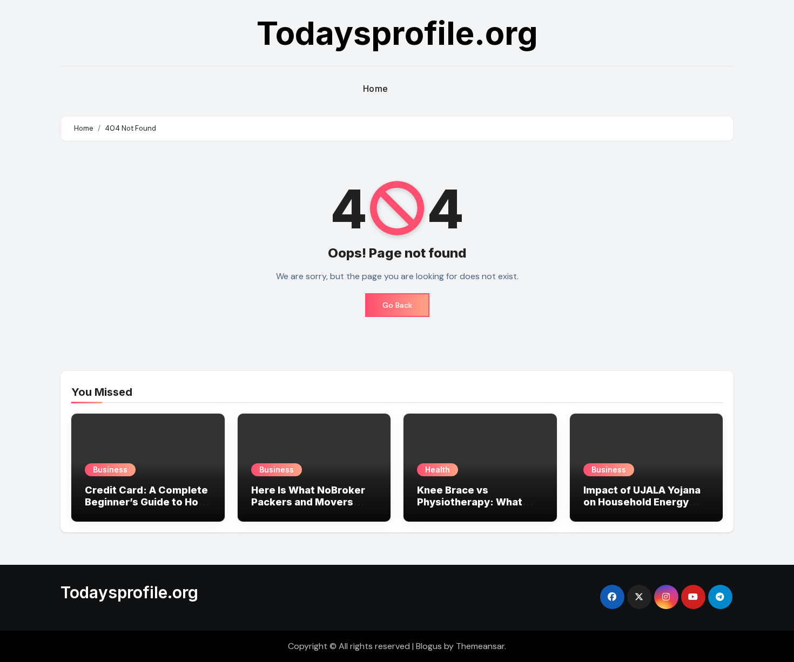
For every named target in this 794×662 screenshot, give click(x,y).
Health (437, 469)
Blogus (429, 646)
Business (110, 469)
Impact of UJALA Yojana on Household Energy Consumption (642, 501)
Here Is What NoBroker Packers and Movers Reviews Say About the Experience (308, 507)
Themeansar (480, 646)
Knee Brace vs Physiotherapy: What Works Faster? (469, 501)
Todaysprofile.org (397, 32)
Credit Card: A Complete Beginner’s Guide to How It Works (146, 501)
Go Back (397, 305)
